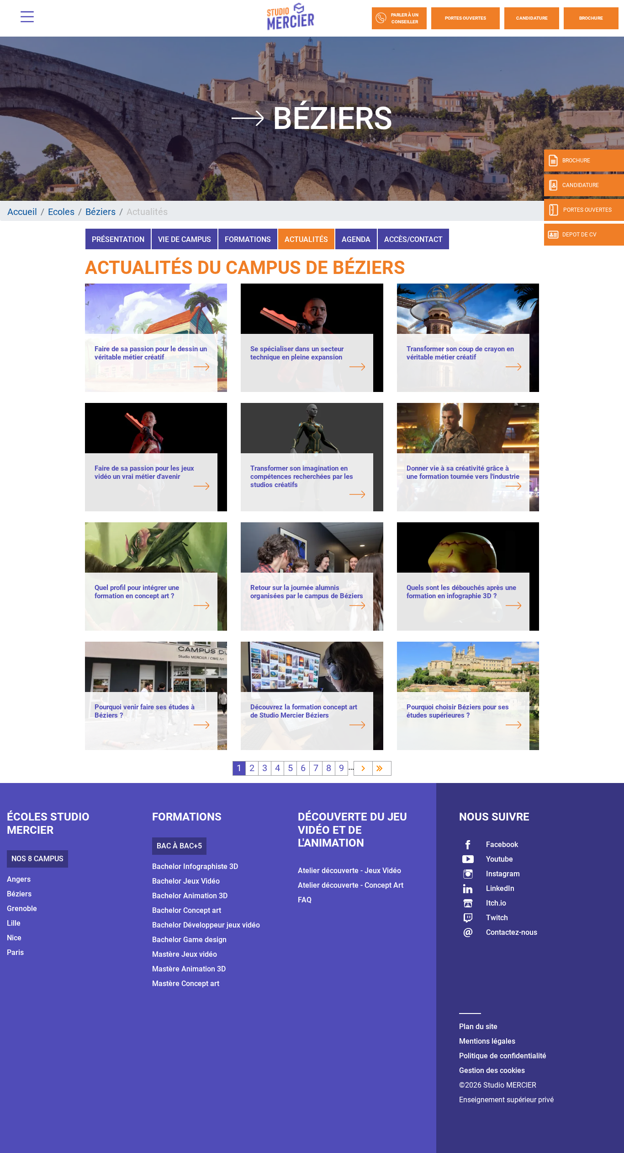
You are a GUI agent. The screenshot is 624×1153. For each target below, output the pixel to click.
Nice (14, 937)
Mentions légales (487, 1041)
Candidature (532, 18)
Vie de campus (184, 239)
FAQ (305, 900)
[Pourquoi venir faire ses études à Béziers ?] (152, 725)
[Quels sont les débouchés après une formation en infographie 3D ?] (464, 606)
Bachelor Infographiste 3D (195, 866)
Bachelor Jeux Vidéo (186, 881)
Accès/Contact (413, 239)
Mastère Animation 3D (189, 969)
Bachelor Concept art (186, 910)
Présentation (118, 239)
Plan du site (478, 1026)
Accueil (22, 211)
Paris (15, 952)
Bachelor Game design (189, 939)
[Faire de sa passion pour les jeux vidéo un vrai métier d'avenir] (152, 487)
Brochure (591, 18)
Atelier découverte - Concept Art (350, 885)
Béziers (100, 211)
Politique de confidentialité (502, 1055)
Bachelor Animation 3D (189, 895)
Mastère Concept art (185, 983)
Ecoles (61, 211)
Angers (19, 879)
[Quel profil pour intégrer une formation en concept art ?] (152, 606)
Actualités (306, 239)
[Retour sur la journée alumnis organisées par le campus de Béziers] (307, 606)
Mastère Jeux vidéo (184, 954)
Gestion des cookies (492, 1070)
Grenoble (22, 908)
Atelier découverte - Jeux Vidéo (349, 870)
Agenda (356, 239)
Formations (248, 239)
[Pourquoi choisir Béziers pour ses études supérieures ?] (464, 725)
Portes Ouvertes (465, 18)
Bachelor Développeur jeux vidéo (206, 925)
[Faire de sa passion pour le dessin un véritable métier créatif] (152, 367)
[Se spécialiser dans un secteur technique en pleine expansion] (307, 367)
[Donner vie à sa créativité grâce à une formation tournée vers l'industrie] (464, 487)
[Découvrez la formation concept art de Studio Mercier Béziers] (307, 725)
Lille (14, 923)
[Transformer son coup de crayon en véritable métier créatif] (464, 367)
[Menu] (24, 18)
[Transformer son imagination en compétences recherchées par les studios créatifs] (307, 495)
